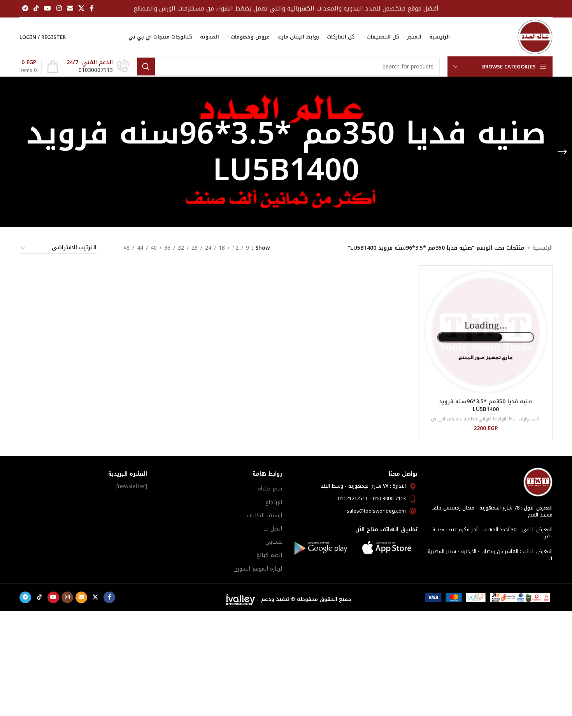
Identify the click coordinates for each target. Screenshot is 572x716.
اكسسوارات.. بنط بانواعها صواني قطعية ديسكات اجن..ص (485, 419)
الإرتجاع (273, 502)
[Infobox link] (98, 66)
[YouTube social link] (48, 8)
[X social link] (81, 8)
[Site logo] (535, 37)
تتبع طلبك (270, 488)
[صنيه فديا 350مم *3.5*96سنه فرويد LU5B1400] (485, 332)
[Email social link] (69, 8)
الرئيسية (543, 248)
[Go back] (562, 152)
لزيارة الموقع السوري (257, 569)
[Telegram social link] (25, 8)
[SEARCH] (146, 66)
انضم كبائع (269, 555)
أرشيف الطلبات (264, 515)
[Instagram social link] (59, 8)
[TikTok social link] (36, 8)
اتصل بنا (272, 528)
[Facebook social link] (92, 8)
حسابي (273, 542)
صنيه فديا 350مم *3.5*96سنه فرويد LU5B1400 (486, 405)
